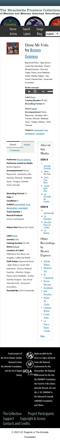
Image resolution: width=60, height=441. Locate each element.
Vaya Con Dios (46, 179)
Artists (13, 33)
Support (8, 418)
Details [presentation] (13, 144)
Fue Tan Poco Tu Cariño (47, 224)
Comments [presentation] (15, 150)
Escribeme (48, 287)
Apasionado (49, 212)
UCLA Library (30, 372)
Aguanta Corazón (47, 167)
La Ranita (46, 231)
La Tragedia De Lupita (47, 197)
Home (13, 29)
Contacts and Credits (16, 423)
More (42, 336)
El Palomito (47, 217)
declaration (30, 133)
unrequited (38, 130)
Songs (39, 29)
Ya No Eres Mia (46, 188)
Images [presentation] (27, 144)
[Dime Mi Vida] (13, 53)
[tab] (13, 144)
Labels (27, 33)
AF (30, 364)
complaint (40, 133)
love (46, 130)
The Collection (12, 413)
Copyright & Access (32, 418)
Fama (33, 97)
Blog (39, 33)
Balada (34, 108)
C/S (30, 355)
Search (26, 29)
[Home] (30, 12)
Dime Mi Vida (47, 172)
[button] (29, 91)
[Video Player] (39, 91)
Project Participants (41, 413)
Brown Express (24, 159)
